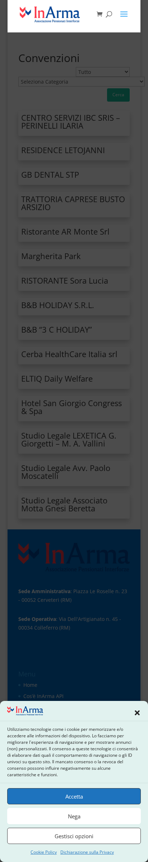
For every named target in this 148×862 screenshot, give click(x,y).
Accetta (74, 796)
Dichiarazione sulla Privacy (87, 852)
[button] (137, 712)
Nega (74, 816)
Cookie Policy (44, 852)
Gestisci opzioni (74, 836)
